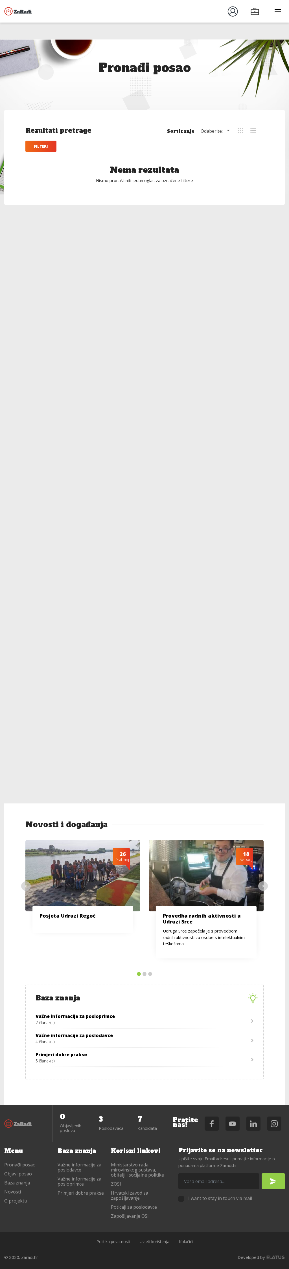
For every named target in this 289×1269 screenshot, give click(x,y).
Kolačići (186, 1241)
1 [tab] (139, 974)
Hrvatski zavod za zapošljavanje (129, 1195)
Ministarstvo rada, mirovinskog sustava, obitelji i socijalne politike (137, 1170)
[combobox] (216, 131)
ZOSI (116, 1184)
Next (263, 886)
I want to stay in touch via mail (220, 1198)
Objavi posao (18, 1174)
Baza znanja (17, 1183)
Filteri (41, 146)
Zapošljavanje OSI (130, 1216)
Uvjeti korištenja (154, 1241)
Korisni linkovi (136, 1151)
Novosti (12, 1192)
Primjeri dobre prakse (81, 1193)
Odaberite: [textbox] (212, 131)
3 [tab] (150, 974)
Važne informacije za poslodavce (79, 1167)
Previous (26, 886)
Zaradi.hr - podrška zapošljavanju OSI (18, 11)
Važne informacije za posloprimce (79, 1181)
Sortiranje (180, 131)
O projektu (15, 1201)
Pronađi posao (20, 1165)
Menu (13, 1151)
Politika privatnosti (113, 1241)
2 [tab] (144, 974)
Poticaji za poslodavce (134, 1207)
